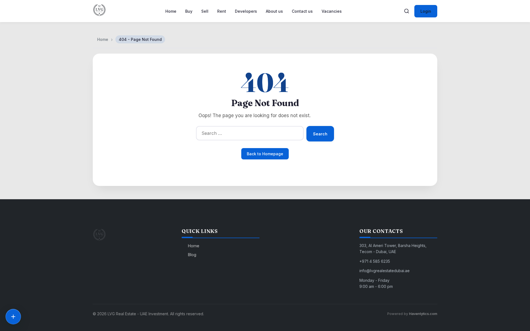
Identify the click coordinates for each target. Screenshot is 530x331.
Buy (188, 11)
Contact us (302, 11)
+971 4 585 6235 (374, 261)
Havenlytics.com (423, 313)
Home (170, 11)
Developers (246, 11)
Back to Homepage (265, 153)
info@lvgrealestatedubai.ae (384, 270)
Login (425, 11)
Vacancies (332, 11)
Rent (221, 11)
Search (320, 134)
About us (274, 11)
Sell (204, 11)
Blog (192, 254)
